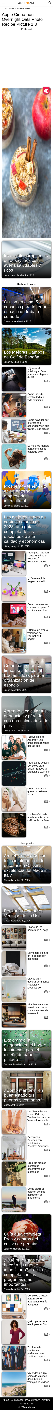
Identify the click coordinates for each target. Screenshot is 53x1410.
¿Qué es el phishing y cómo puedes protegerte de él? (37, 373)
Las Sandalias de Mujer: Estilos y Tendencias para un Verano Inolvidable (38, 1116)
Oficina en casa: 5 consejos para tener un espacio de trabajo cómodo (25, 309)
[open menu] (3, 2)
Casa (6, 321)
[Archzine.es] (26, 3)
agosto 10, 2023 (21, 546)
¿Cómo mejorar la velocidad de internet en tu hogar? (37, 634)
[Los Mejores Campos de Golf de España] (26, 346)
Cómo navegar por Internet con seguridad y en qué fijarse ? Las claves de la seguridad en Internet (38, 427)
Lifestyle (11, 8)
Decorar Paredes (12, 1064)
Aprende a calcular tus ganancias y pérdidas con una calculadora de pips (26, 718)
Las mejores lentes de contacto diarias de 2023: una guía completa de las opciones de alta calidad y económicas (25, 529)
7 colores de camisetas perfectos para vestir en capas (36, 1352)
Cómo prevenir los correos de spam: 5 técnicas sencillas (38, 607)
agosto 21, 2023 (21, 506)
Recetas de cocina (22, 8)
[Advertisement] (26, 58)
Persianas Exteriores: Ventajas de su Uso (24, 913)
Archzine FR (26, 1403)
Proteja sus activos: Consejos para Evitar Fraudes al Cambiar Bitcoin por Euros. (38, 768)
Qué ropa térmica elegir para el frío (37, 1323)
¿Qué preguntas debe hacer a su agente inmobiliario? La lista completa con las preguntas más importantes (25, 1272)
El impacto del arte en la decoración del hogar (37, 955)
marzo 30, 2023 (21, 730)
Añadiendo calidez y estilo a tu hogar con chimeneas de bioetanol (37, 1009)
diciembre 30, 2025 (20, 880)
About (6, 1400)
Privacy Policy (32, 1400)
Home (4, 8)
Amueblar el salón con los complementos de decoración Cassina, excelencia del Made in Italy (26, 865)
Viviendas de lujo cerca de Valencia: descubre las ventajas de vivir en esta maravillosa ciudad (38, 1380)
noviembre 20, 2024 (20, 920)
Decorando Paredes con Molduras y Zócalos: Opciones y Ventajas (37, 1143)
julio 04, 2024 (20, 362)
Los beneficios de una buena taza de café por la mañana (38, 817)
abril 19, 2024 (29, 1064)
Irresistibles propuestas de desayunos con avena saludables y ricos (26, 262)
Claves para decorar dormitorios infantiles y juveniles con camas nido (38, 984)
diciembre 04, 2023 (20, 1289)
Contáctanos (17, 1400)
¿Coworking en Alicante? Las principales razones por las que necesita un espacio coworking (38, 744)
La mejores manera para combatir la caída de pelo (38, 448)
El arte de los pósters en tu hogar (38, 928)
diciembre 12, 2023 (21, 1249)
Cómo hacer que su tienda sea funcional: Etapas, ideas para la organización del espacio (24, 675)
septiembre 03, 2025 (20, 321)
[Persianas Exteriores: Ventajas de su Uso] (26, 904)
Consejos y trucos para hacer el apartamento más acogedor (37, 1300)
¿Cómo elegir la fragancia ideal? (36, 580)
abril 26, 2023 (20, 690)
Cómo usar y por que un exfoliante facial (37, 791)
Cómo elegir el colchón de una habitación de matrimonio (36, 1193)
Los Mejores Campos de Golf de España (24, 354)
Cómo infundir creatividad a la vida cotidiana (36, 397)
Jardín (7, 1249)
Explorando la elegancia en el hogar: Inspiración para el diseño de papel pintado (25, 1050)
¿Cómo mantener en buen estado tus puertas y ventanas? (23, 1095)
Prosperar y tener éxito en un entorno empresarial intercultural (25, 493)
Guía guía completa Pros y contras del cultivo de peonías (22, 1239)
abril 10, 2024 (17, 1105)
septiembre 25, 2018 (23, 275)
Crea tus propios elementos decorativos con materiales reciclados (36, 1169)
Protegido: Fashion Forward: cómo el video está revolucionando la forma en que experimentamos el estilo (38, 561)
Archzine (46, 1400)
